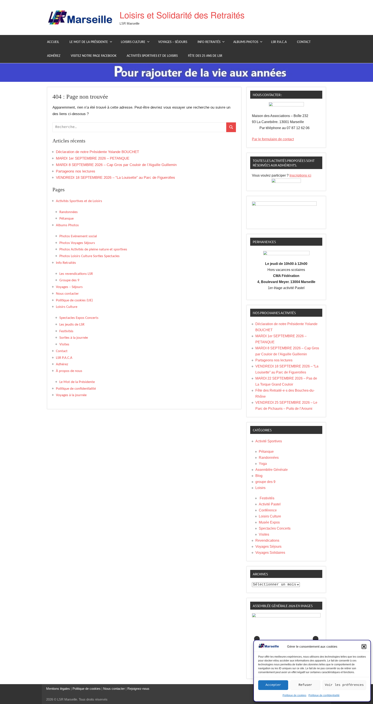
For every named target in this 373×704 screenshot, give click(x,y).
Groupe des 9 (69, 280)
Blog (258, 476)
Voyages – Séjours (172, 42)
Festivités (66, 331)
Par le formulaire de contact (273, 139)
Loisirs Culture (133, 42)
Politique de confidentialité (324, 695)
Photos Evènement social (78, 236)
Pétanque (66, 218)
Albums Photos (245, 42)
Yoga (263, 463)
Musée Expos (269, 522)
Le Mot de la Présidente (89, 42)
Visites (64, 344)
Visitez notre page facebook (93, 56)
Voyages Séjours (268, 546)
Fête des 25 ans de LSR (205, 56)
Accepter (273, 685)
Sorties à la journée (73, 338)
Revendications (267, 540)
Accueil (53, 42)
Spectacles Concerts (275, 528)
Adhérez (53, 56)
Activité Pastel (270, 504)
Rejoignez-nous (137, 688)
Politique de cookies (294, 695)
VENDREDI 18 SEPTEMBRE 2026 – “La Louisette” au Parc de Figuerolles (115, 178)
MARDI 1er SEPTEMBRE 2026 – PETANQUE (92, 158)
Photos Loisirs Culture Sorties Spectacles (89, 256)
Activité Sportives (268, 441)
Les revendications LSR (76, 274)
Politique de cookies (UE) (74, 300)
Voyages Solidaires (270, 552)
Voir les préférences (344, 685)
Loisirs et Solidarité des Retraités (182, 14)
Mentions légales (58, 688)
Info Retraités (209, 42)
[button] (364, 646)
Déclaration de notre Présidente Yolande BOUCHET (97, 152)
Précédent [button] (257, 639)
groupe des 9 (265, 482)
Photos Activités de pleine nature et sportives (93, 249)
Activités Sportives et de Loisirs (152, 56)
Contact (304, 42)
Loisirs (260, 488)
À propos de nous (69, 371)
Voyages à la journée (71, 395)
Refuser (305, 685)
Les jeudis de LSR (71, 324)
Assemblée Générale (271, 469)
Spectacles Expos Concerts (78, 318)
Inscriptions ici (300, 175)
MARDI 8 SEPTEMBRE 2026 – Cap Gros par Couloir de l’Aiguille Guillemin (116, 165)
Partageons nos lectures (75, 171)
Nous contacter (67, 294)
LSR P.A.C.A (279, 42)
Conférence (268, 510)
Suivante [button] (315, 639)
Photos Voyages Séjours (77, 243)
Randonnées (68, 212)
